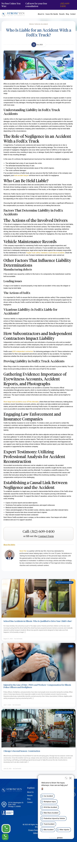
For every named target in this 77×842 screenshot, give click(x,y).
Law (71, 646)
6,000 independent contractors (22, 351)
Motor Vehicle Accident (64, 582)
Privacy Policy (33, 830)
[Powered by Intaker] (60, 837)
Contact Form (46, 536)
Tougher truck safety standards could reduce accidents (45, 253)
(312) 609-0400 (65, 5)
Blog (67, 14)
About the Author (9, 545)
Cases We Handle (51, 14)
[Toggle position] (66, 778)
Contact (72, 14)
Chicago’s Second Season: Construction (22, 751)
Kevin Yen (23, 551)
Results (62, 14)
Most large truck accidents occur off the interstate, (21, 402)
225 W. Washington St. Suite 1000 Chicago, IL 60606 (16, 804)
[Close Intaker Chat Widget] (70, 778)
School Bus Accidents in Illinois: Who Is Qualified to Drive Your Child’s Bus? (38, 621)
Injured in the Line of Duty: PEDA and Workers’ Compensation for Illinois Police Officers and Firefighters (37, 686)
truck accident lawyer (21, 175)
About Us (41, 14)
